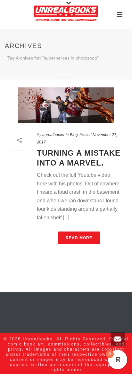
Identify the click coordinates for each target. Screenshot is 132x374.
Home (64, 75)
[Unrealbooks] (66, 14)
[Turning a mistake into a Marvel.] (66, 105)
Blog (74, 135)
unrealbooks (53, 135)
